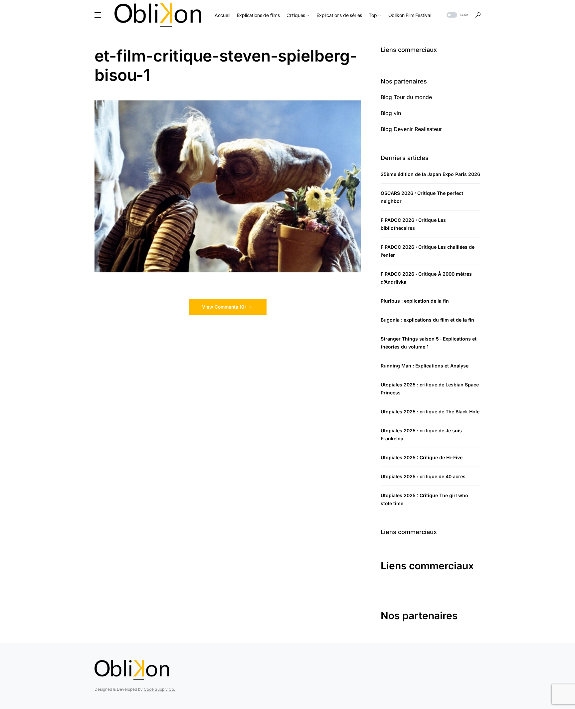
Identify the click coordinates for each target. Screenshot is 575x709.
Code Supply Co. (159, 689)
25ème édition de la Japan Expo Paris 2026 (430, 174)
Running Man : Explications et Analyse (425, 365)
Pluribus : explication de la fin (415, 301)
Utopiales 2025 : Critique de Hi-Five (422, 457)
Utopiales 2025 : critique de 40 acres (423, 476)
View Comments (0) (224, 307)
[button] (98, 15)
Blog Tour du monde (406, 97)
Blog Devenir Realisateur (411, 129)
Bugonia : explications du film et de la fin (427, 320)
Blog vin (391, 113)
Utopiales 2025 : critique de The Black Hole (430, 411)
